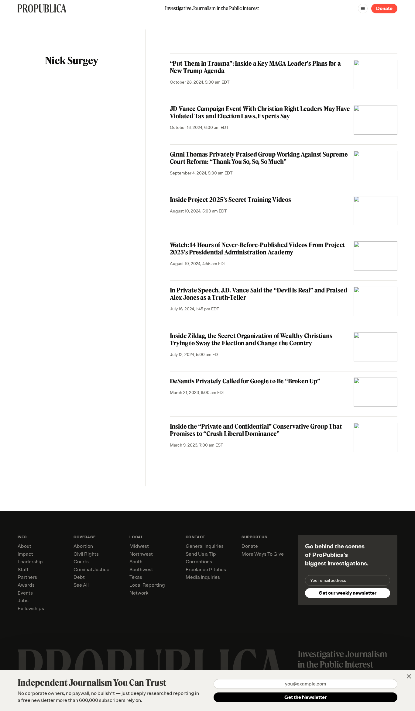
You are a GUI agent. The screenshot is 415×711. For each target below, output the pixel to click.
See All (81, 585)
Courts (81, 562)
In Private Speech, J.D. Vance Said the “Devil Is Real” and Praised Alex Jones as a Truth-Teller (258, 293)
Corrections (199, 562)
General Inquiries (205, 546)
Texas (135, 577)
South (135, 562)
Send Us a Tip (201, 554)
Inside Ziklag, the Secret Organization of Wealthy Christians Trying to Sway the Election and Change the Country (251, 339)
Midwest (139, 546)
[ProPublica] (42, 8)
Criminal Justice (91, 570)
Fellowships (31, 609)
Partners (27, 577)
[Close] (409, 676)
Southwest (141, 570)
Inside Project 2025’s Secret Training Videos (230, 199)
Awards (26, 585)
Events (25, 593)
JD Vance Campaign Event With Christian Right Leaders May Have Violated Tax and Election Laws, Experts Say (260, 112)
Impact (25, 554)
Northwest (141, 554)
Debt (79, 577)
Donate (384, 8)
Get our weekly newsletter (347, 593)
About (24, 546)
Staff (23, 570)
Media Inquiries (203, 577)
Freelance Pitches (206, 570)
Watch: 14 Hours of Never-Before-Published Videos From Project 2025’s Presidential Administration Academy (257, 248)
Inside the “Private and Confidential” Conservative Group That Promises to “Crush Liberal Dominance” (256, 430)
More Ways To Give (263, 554)
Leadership (30, 562)
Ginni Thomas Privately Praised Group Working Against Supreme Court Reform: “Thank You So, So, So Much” (259, 157)
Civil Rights (86, 554)
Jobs (23, 601)
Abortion (83, 546)
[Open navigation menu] (363, 8)
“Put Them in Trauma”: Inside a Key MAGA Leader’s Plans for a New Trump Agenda (255, 67)
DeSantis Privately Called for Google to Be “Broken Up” (245, 381)
